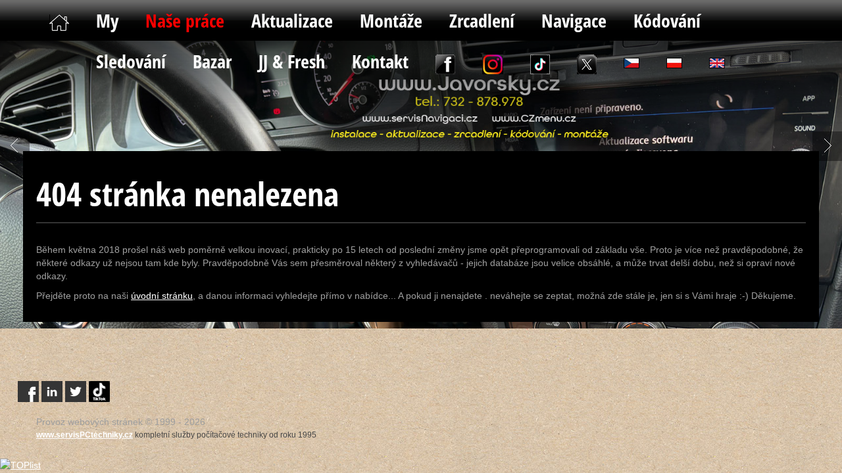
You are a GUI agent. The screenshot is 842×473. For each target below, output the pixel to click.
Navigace (574, 20)
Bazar (212, 61)
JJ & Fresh (292, 61)
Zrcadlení (481, 20)
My (107, 20)
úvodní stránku (162, 295)
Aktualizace (292, 20)
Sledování (131, 61)
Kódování (667, 20)
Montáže (391, 20)
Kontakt (380, 61)
